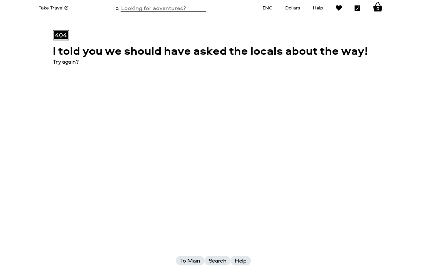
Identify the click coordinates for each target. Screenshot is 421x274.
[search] (117, 8)
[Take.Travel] (53, 8)
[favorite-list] (339, 7)
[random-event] (357, 7)
